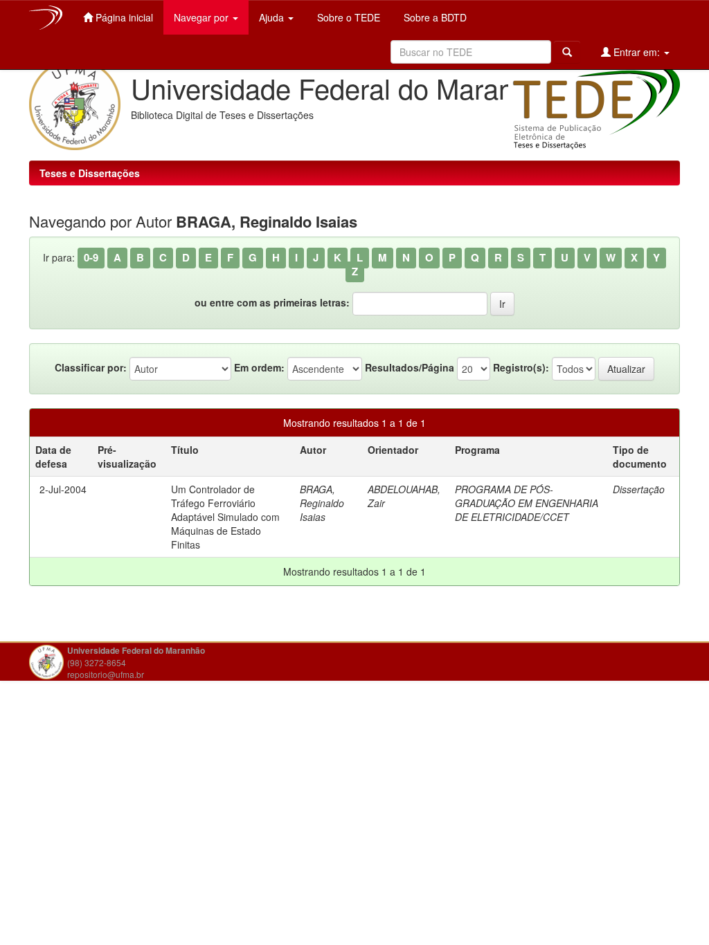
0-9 (91, 257)
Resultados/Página (409, 367)
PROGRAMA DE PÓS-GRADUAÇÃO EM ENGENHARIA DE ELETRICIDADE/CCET (526, 503)
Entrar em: (637, 52)
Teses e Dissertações (89, 173)
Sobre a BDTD (434, 17)
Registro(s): (521, 367)
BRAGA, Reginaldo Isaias (322, 503)
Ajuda (273, 17)
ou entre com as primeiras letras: (272, 302)
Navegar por (202, 17)
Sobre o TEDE (347, 17)
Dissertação (639, 489)
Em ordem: (259, 367)
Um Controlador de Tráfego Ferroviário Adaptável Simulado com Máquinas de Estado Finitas (225, 516)
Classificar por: (91, 367)
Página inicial (123, 17)
